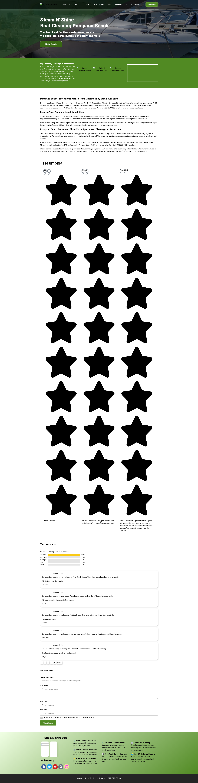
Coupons (118, 4)
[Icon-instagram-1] (66, 766)
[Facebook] (43, 766)
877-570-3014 (114, 778)
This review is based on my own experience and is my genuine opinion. (69, 717)
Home (64, 4)
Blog (126, 4)
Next (59, 663)
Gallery (109, 4)
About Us (73, 4)
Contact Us (135, 4)
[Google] (60, 766)
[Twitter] (49, 766)
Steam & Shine (99, 778)
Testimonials (99, 4)
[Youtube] (55, 766)
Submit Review (48, 723)
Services (85, 4)
